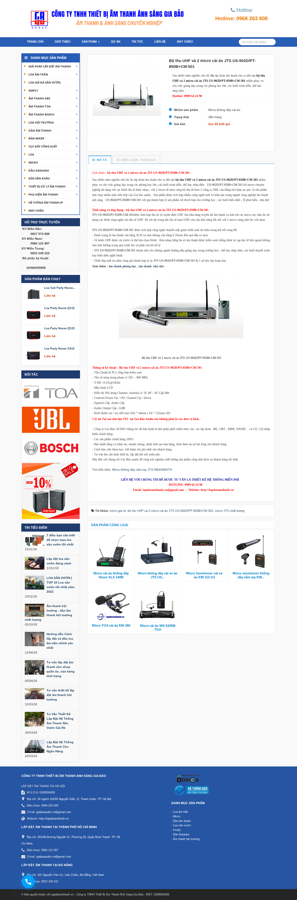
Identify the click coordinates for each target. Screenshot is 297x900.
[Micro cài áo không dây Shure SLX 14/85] (111, 551)
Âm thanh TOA (39, 106)
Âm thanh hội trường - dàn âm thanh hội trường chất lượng (48, 612)
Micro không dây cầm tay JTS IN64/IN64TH (142, 469)
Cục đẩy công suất (42, 146)
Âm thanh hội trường (186, 839)
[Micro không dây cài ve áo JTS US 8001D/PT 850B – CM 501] (158, 551)
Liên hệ (160, 41)
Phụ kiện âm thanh (43, 194)
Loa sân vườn (182, 825)
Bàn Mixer (36, 138)
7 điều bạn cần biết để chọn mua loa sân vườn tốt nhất (61, 540)
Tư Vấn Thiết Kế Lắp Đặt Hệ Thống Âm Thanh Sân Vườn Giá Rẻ (60, 720)
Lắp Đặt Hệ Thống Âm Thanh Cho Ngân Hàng (60, 746)
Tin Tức (137, 41)
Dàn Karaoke (181, 834)
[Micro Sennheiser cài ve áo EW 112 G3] (204, 551)
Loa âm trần (38, 74)
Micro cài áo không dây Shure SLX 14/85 (111, 575)
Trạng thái (181, 117)
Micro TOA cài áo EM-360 (111, 625)
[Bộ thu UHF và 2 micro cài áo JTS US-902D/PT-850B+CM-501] (126, 94)
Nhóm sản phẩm (186, 110)
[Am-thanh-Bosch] (51, 447)
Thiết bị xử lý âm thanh (46, 186)
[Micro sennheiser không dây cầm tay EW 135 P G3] (251, 551)
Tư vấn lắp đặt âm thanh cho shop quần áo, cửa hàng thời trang (61, 669)
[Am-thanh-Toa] (51, 391)
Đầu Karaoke (38, 170)
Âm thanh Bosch (41, 114)
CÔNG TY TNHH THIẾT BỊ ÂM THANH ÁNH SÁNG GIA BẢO (63, 776)
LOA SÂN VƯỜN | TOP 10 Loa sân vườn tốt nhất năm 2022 (60, 584)
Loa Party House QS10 (59, 306)
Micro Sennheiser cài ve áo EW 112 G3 (204, 575)
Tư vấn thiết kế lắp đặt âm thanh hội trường (60, 695)
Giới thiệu (62, 41)
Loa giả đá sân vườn (44, 82)
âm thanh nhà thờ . (152, 266)
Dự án (115, 41)
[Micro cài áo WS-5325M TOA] (158, 603)
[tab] (100, 160)
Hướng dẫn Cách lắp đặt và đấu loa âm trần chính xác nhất (60, 640)
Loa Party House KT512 (60, 347)
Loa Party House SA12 (59, 327)
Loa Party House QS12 (59, 286)
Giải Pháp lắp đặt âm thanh (49, 66)
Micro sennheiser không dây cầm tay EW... (251, 575)
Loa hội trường (41, 122)
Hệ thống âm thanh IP (45, 202)
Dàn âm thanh (39, 130)
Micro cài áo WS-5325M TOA (157, 627)
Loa (31, 154)
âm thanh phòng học (122, 266)
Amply (33, 90)
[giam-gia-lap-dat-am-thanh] (51, 490)
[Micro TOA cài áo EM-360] (111, 603)
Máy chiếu (185, 41)
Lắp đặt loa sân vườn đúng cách (59, 561)
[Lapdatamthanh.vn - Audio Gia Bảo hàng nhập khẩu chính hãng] (105, 17)
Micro (33, 162)
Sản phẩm (90, 41)
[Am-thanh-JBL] (51, 419)
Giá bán (179, 124)
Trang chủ (35, 41)
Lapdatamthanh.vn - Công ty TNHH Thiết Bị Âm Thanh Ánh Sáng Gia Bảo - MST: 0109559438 (109, 894)
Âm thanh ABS (39, 98)
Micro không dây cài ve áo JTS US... (157, 575)
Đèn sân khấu (39, 178)
